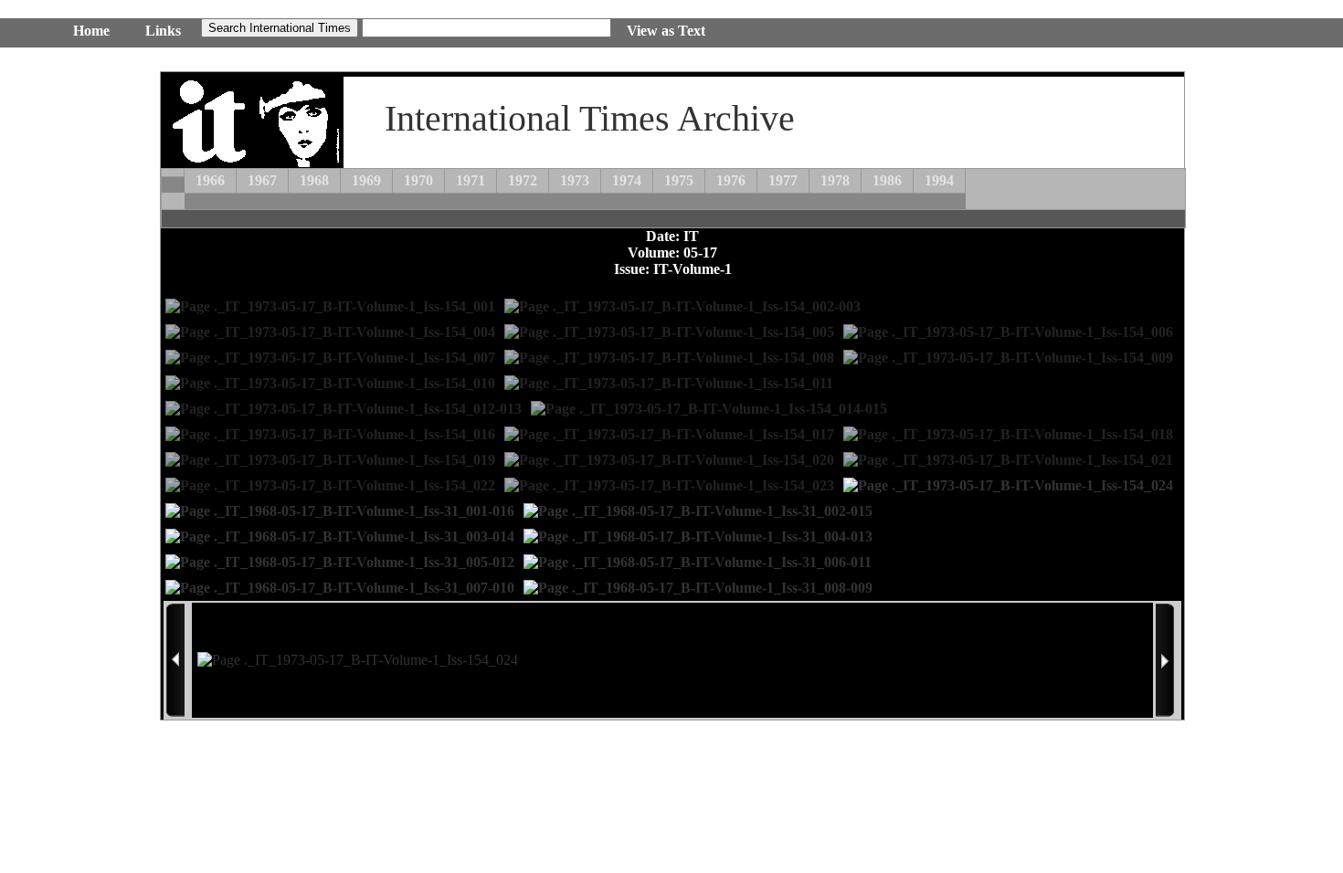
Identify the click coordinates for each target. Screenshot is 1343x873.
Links (163, 30)
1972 (522, 180)
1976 (731, 180)
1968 (314, 180)
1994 (939, 180)
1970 (418, 180)
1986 (887, 180)
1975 (678, 180)
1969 (366, 180)
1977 (783, 180)
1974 (626, 180)
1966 (210, 180)
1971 (470, 180)
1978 (835, 180)
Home (91, 30)
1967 (262, 180)
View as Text (666, 30)
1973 (574, 180)
